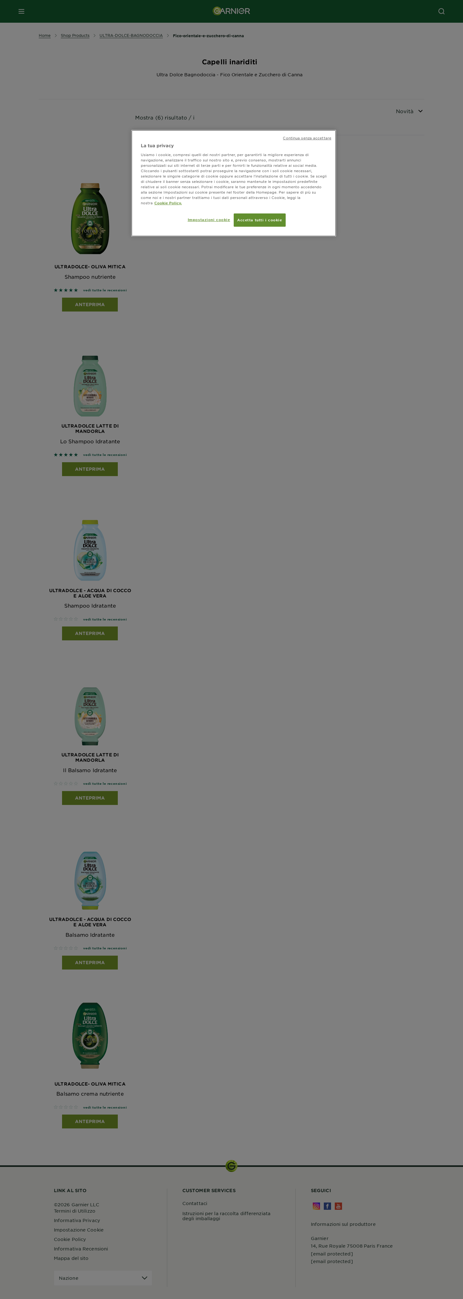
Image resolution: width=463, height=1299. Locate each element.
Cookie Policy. (168, 203)
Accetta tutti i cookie (259, 220)
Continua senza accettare (307, 138)
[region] (233, 183)
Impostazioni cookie (209, 219)
